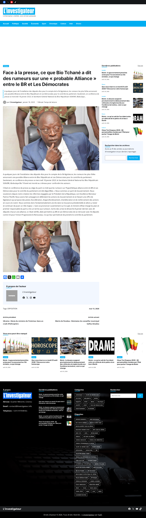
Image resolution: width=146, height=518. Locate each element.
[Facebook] (4, 2)
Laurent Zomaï (92, 460)
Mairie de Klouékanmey (83, 467)
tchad (84, 488)
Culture (104, 127)
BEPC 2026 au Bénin (98, 429)
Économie (91, 408)
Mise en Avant (97, 467)
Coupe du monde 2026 (82, 447)
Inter (86, 401)
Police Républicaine (82, 477)
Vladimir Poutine (81, 495)
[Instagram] (30, 297)
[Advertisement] (73, 45)
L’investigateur (16, 102)
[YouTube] (11, 2)
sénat (77, 488)
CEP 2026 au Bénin (88, 436)
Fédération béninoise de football (86, 457)
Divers (103, 84)
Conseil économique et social (85, 443)
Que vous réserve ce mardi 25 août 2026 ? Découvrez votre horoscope (115, 88)
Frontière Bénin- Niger (83, 453)
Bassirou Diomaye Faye (83, 429)
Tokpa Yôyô (79, 491)
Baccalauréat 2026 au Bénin (84, 426)
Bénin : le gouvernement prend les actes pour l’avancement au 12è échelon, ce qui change (114, 75)
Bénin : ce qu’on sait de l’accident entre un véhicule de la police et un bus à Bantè (116, 119)
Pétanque (94, 477)
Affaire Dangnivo (81, 419)
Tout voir (140, 66)
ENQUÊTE (78, 401)
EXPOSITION (12, 308)
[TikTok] (15, 2)
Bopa (86, 433)
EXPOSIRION (79, 450)
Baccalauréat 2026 (96, 422)
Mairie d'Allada (99, 464)
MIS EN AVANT (92, 471)
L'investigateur (12, 508)
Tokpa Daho (93, 488)
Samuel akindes (95, 481)
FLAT (100, 515)
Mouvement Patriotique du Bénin (86, 474)
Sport (85, 405)
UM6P (87, 491)
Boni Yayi (78, 433)
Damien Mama (96, 447)
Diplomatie (87, 398)
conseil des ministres (96, 440)
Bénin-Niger (94, 433)
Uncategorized (80, 408)
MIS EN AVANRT (80, 471)
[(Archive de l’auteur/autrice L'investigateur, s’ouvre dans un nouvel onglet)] (4, 103)
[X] (8, 2)
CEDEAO (78, 436)
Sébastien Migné (94, 484)
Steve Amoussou (81, 484)
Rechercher (133, 158)
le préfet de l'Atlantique (83, 464)
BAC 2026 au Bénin (81, 422)
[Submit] (140, 395)
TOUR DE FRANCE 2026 (96, 405)
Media (92, 401)
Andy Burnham (94, 419)
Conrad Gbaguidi (81, 440)
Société (104, 70)
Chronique (79, 395)
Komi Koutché (80, 460)
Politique (6, 66)
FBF (96, 450)
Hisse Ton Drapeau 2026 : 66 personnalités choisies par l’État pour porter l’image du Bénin (115, 132)
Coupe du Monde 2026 (92, 395)
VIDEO (100, 491)
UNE (93, 491)
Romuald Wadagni (81, 481)
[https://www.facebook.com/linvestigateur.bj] (129, 509)
